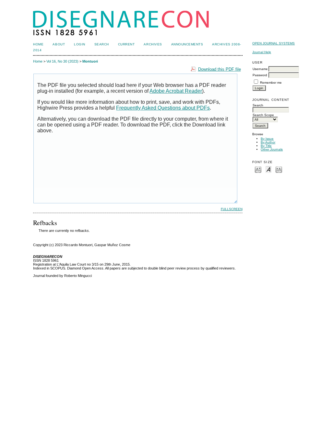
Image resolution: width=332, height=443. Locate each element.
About (59, 44)
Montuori (90, 61)
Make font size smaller (258, 169)
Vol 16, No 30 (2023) (62, 61)
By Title (266, 146)
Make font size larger (279, 169)
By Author (268, 142)
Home (38, 44)
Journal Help (261, 52)
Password (260, 75)
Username (260, 69)
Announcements (187, 44)
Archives (153, 44)
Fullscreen (232, 209)
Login (79, 44)
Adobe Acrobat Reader (175, 91)
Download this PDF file (219, 69)
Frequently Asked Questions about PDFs (163, 108)
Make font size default (268, 169)
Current (126, 44)
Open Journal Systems (273, 43)
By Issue (267, 138)
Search (101, 44)
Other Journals (272, 149)
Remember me (271, 82)
